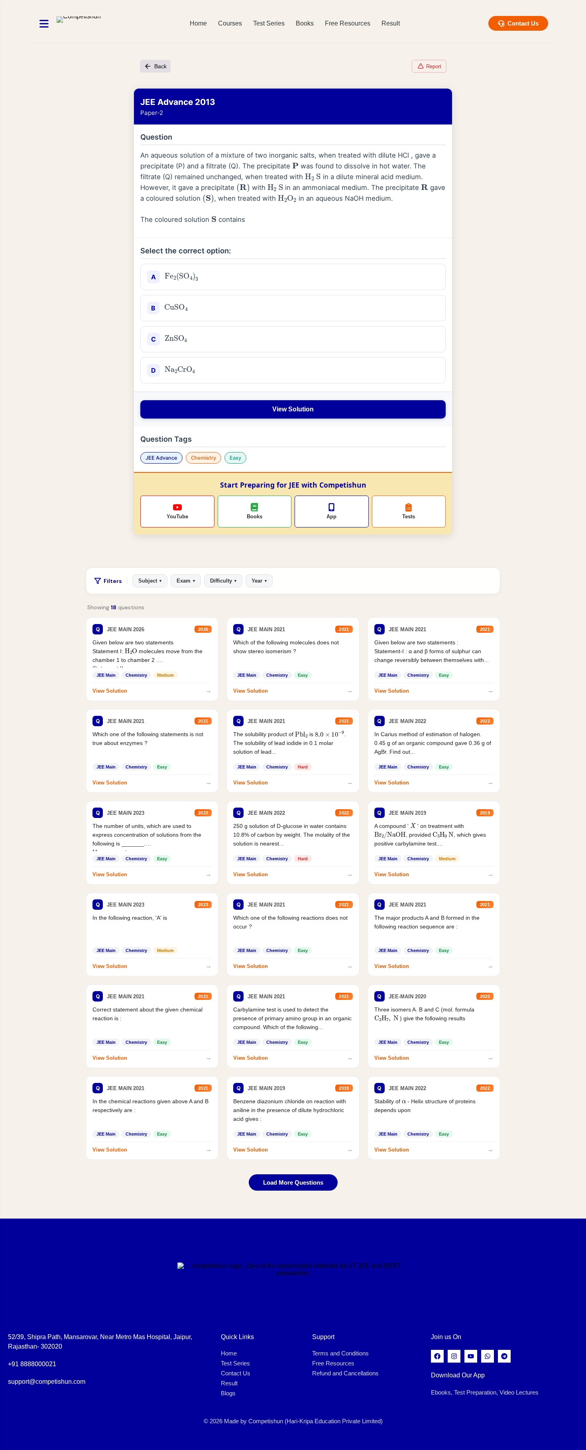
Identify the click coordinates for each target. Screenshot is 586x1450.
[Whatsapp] (487, 1356)
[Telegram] (504, 1356)
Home (198, 23)
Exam (186, 581)
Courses (230, 23)
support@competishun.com (46, 1381)
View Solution (293, 409)
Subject (149, 581)
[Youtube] (470, 1356)
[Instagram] (454, 1356)
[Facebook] (437, 1356)
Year (259, 581)
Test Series (269, 23)
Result (390, 23)
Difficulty (223, 581)
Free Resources (347, 23)
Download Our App (458, 1375)
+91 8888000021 (32, 1364)
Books (305, 23)
